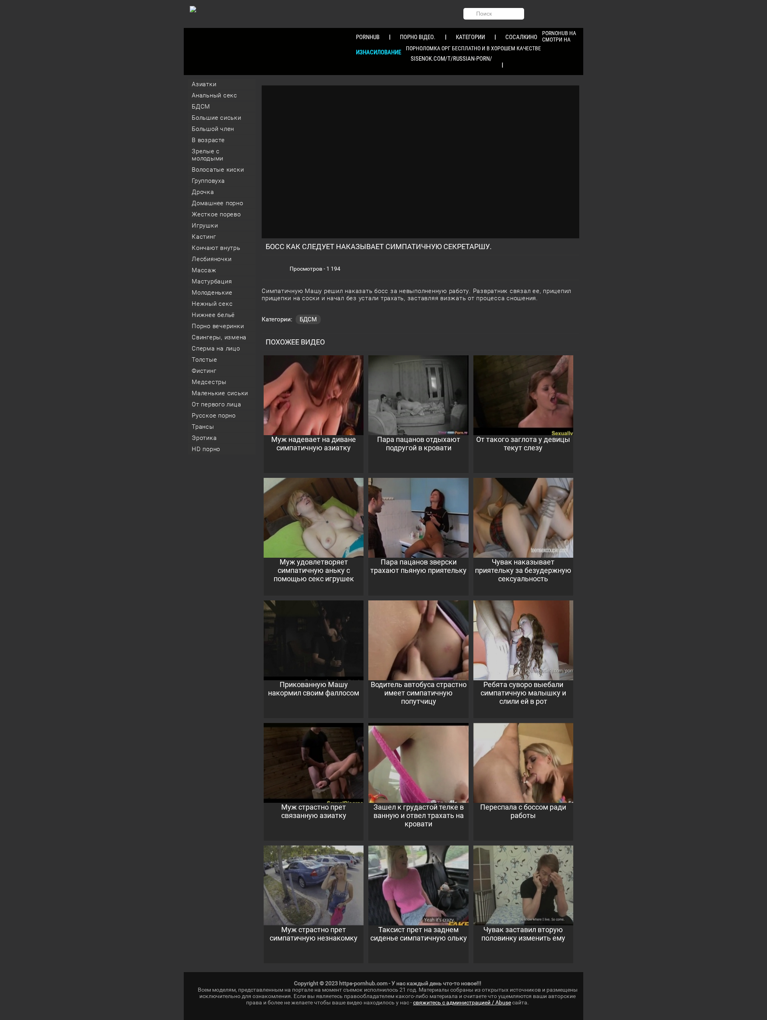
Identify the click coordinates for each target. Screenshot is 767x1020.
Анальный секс (214, 95)
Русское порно (214, 415)
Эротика (204, 438)
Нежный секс (212, 303)
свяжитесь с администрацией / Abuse (462, 1002)
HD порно (206, 449)
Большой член (213, 129)
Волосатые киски (218, 169)
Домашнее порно (217, 203)
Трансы (203, 426)
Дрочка (203, 192)
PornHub (368, 37)
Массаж (204, 270)
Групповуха (208, 180)
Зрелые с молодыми (207, 155)
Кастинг (204, 236)
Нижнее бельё (213, 315)
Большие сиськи (216, 117)
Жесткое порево (216, 214)
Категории (470, 37)
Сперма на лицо (216, 348)
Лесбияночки (211, 259)
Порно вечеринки (218, 326)
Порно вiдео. (417, 37)
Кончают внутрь (216, 248)
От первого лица (216, 404)
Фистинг (204, 370)
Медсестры (209, 382)
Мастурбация (212, 281)
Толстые (204, 359)
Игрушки (205, 225)
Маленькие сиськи (220, 393)
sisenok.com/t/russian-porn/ (451, 58)
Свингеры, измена (219, 337)
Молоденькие (212, 292)
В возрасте (208, 140)
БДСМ (201, 106)
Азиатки (204, 84)
